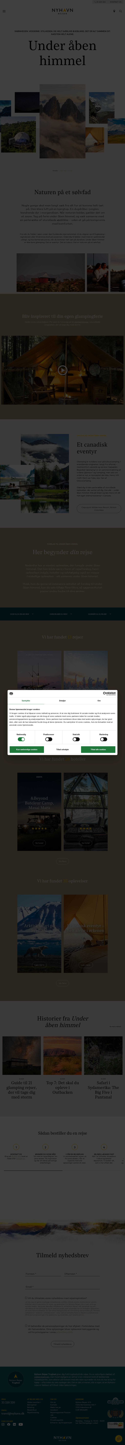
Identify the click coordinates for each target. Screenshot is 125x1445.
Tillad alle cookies (98, 749)
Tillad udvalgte (62, 749)
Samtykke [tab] (26, 701)
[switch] (48, 739)
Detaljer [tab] (62, 701)
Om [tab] (99, 701)
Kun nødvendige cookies (26, 749)
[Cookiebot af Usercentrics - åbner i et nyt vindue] (105, 693)
